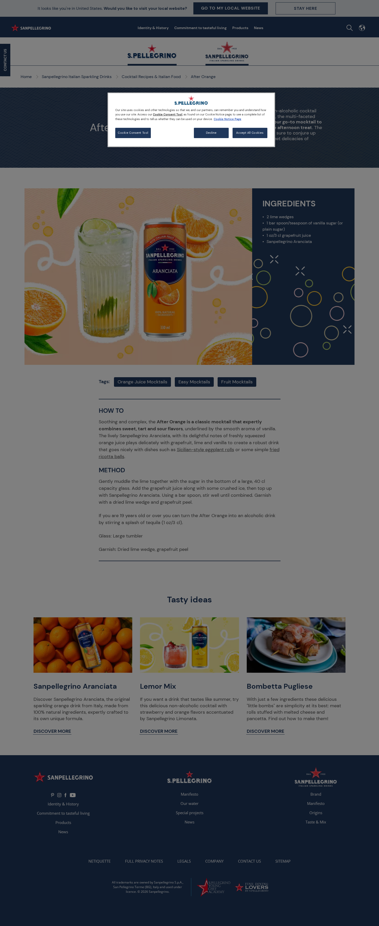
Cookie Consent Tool (133, 133)
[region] (191, 119)
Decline (211, 133)
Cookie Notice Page (227, 119)
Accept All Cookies (249, 133)
